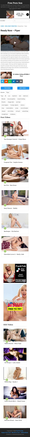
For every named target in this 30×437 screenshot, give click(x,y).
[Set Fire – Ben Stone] (15, 174)
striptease (12, 114)
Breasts (4, 102)
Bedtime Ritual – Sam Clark (13, 420)
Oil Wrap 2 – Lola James (12, 362)
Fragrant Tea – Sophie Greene (13, 162)
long (3, 108)
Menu (3, 20)
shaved (3, 111)
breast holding (21, 99)
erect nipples (5, 105)
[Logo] (4, 36)
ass (9, 96)
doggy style (11, 102)
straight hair (5, 114)
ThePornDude (24, 432)
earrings (18, 102)
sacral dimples (24, 108)
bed (20, 96)
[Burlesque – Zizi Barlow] (15, 220)
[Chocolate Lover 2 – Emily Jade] (15, 243)
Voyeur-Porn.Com (6, 432)
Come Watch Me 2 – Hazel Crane (14, 401)
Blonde (3, 99)
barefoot (14, 96)
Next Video (23, 88)
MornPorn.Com (16, 432)
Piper (7, 92)
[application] (15, 43)
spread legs (25, 111)
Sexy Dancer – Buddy (10, 208)
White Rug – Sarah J (10, 382)
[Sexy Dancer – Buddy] (15, 197)
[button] (15, 42)
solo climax (10, 111)
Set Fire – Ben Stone (10, 185)
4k (5, 96)
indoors (23, 105)
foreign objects (14, 105)
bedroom (25, 96)
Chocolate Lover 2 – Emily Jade (14, 254)
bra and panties (11, 99)
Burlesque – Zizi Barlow (11, 231)
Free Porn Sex (15, 3)
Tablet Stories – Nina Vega (12, 343)
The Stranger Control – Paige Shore (15, 139)
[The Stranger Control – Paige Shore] (15, 128)
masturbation (9, 108)
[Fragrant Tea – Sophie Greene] (15, 151)
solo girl (18, 111)
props (16, 108)
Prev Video (7, 88)
